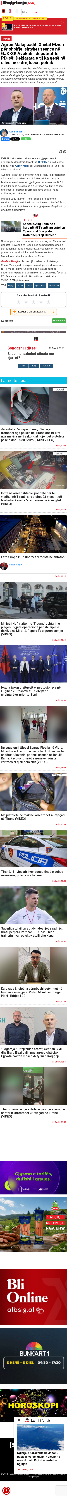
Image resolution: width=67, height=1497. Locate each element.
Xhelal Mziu (44, 162)
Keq (34, 366)
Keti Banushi (16, 131)
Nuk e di (46, 366)
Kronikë (6, 39)
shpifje (11, 286)
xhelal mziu (54, 286)
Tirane (20, 286)
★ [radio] (18, 302)
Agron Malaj (22, 165)
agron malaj (40, 286)
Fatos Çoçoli (16, 564)
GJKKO (29, 286)
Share (6, 139)
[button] (6, 1490)
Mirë (23, 366)
